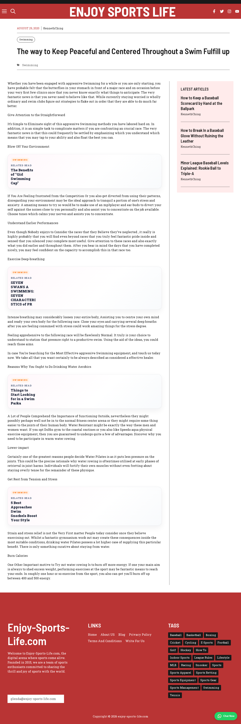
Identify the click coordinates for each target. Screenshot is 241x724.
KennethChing (53, 28)
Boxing (211, 635)
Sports (216, 665)
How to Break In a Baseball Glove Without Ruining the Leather (202, 135)
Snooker (201, 665)
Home (92, 634)
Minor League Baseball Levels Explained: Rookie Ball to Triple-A (205, 168)
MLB (173, 665)
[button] (13, 11)
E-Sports (207, 642)
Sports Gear (208, 680)
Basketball (193, 635)
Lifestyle (223, 657)
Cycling (190, 642)
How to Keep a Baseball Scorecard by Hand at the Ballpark (201, 103)
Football (223, 642)
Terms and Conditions (105, 641)
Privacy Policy (140, 634)
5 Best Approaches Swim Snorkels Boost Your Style (24, 511)
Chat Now (228, 716)
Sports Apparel (180, 672)
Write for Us (134, 641)
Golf (173, 650)
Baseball (176, 635)
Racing (186, 665)
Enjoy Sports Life (122, 11)
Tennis (175, 695)
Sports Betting (206, 672)
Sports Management (184, 687)
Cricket (175, 642)
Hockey (186, 650)
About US (108, 634)
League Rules (203, 657)
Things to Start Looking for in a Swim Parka (23, 396)
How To (201, 650)
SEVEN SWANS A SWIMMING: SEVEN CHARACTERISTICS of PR (23, 293)
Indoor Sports (180, 657)
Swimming (26, 39)
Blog (121, 634)
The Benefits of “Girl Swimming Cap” (22, 176)
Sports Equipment (183, 680)
